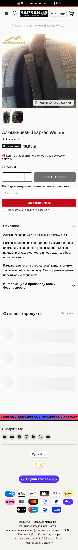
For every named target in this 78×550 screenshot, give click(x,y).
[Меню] (6, 13)
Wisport (12, 167)
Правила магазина (45, 522)
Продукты (24, 522)
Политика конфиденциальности (37, 526)
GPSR (67, 530)
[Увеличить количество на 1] (28, 177)
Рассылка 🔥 (26, 534)
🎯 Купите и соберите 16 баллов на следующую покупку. (33, 157)
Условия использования (17, 530)
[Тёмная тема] (39, 465)
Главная (16, 25)
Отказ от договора (49, 534)
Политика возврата (48, 530)
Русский (37, 454)
